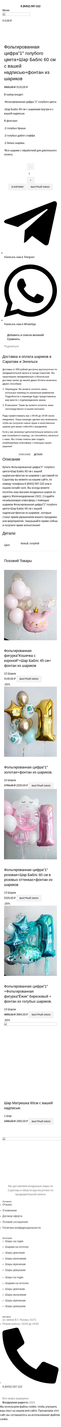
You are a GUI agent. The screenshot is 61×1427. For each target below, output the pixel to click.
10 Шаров (10, 780)
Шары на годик (14, 1241)
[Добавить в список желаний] (26, 644)
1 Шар (8, 1116)
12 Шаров (10, 673)
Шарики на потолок (16, 1247)
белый (24, 543)
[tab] (25, 454)
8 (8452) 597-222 (31, 6)
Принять (7, 1424)
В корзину (18, 187)
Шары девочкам (15, 1252)
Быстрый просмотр (17, 644)
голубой (34, 543)
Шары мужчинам (15, 1264)
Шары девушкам (15, 1270)
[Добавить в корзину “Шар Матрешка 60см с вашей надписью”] (8, 1097)
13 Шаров (10, 892)
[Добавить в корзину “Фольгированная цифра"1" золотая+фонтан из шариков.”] (8, 761)
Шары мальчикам (15, 1258)
